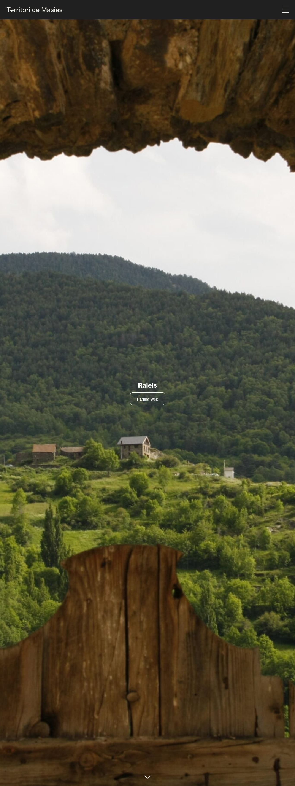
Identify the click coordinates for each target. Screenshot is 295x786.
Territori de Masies (34, 9)
